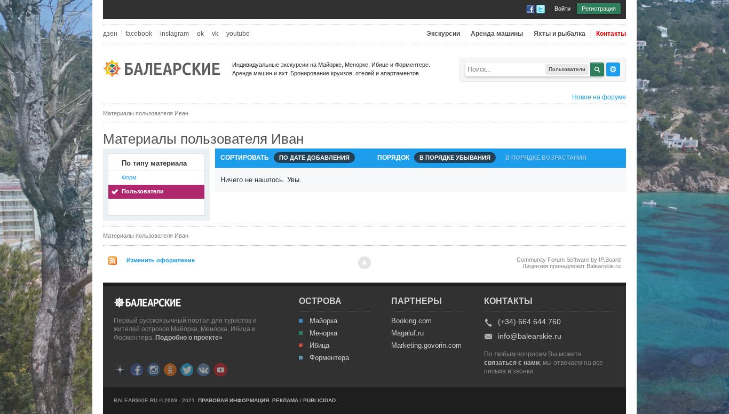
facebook (138, 33)
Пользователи (143, 191)
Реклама (285, 400)
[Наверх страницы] (364, 262)
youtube (238, 33)
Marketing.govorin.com (426, 345)
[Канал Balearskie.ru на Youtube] (220, 369)
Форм (129, 177)
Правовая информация (233, 400)
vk (215, 33)
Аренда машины (497, 33)
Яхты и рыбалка (559, 33)
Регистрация (599, 8)
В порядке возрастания (546, 157)
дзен (110, 33)
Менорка (323, 333)
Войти (562, 8)
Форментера (329, 358)
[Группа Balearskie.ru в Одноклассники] (170, 369)
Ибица (319, 345)
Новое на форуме (599, 97)
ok (200, 33)
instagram (174, 33)
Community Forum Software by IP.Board (569, 259)
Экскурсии (443, 33)
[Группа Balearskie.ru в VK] (203, 369)
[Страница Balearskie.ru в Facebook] (136, 369)
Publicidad (319, 400)
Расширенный (613, 69)
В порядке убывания (454, 157)
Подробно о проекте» (189, 337)
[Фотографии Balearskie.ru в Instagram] (153, 369)
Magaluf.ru (407, 333)
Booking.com (411, 321)
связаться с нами (512, 362)
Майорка (323, 321)
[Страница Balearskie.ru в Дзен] (120, 369)
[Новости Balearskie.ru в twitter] (186, 369)
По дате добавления (314, 157)
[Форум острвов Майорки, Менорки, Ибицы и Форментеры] (165, 68)
